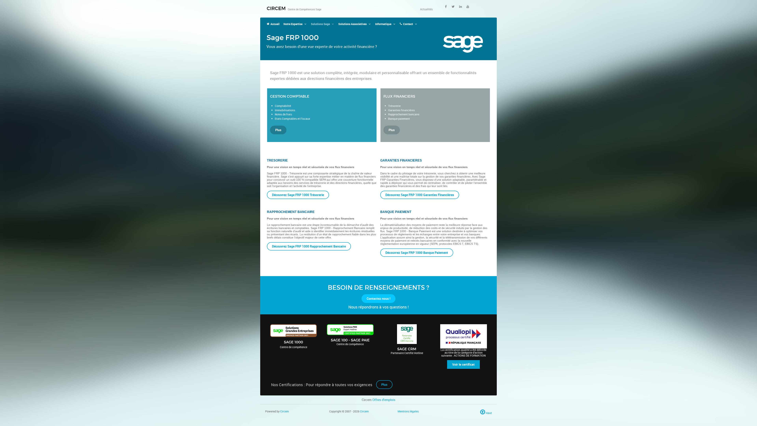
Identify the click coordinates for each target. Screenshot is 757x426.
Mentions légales (408, 411)
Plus (278, 130)
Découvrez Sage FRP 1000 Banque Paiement (416, 252)
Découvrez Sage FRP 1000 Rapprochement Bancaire (309, 246)
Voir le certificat (463, 364)
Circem (284, 411)
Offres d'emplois (383, 400)
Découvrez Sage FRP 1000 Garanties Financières (419, 195)
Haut (488, 413)
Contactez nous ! (378, 298)
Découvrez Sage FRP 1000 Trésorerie (298, 195)
